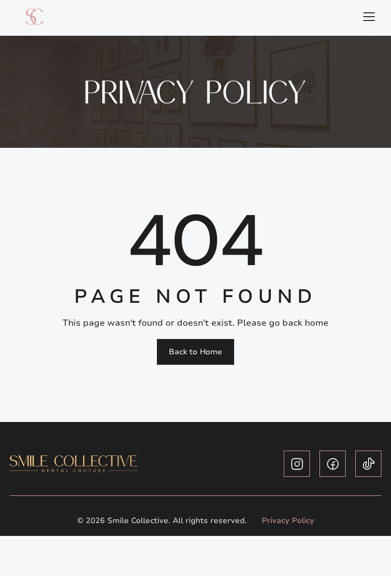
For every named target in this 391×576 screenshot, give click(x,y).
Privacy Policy (288, 520)
